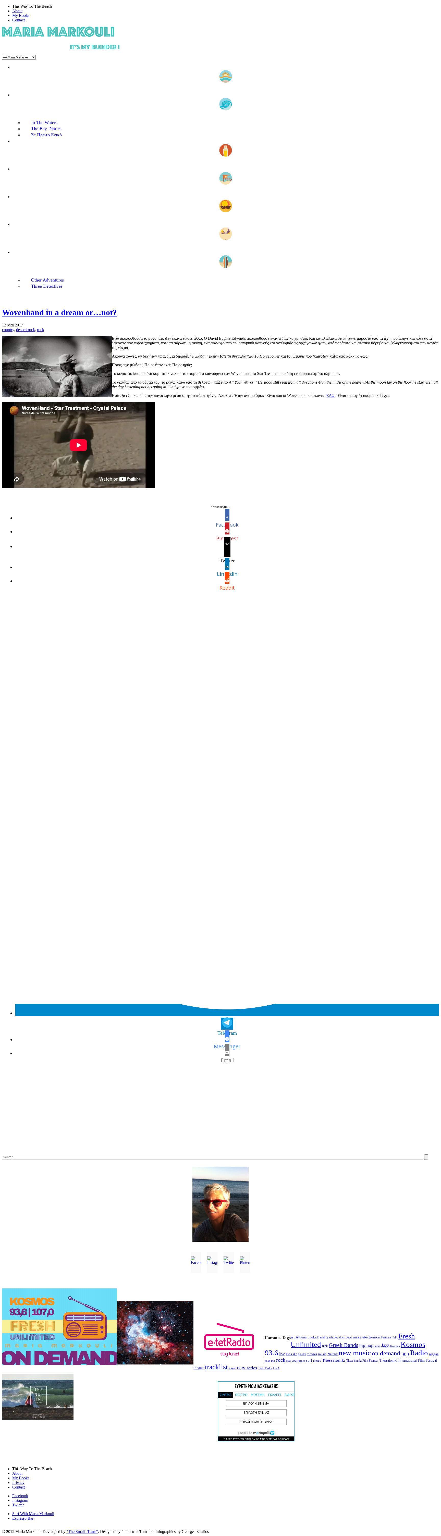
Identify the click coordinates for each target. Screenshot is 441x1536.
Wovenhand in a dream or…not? (59, 312)
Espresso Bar (22, 1518)
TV (239, 1368)
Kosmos (395, 1345)
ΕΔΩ (330, 395)
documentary (353, 1337)
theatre (317, 1360)
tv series (249, 1367)
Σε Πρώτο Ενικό (46, 134)
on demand (386, 1353)
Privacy (18, 1482)
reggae (433, 1354)
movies (312, 1354)
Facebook (20, 1496)
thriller (198, 1368)
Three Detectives (47, 286)
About (17, 11)
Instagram (20, 1500)
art (293, 1337)
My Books (20, 15)
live (282, 1353)
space (302, 1360)
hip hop (366, 1345)
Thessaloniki (333, 1360)
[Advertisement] (155, 1114)
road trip (270, 1360)
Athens (301, 1337)
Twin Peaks (265, 1368)
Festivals (386, 1337)
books (312, 1337)
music (322, 1354)
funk (325, 1346)
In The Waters (44, 122)
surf (309, 1360)
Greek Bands (343, 1345)
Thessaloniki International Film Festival (408, 1360)
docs (342, 1337)
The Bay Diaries (46, 128)
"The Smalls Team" (82, 1531)
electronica (371, 1337)
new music (355, 1353)
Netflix (332, 1354)
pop (405, 1353)
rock (40, 329)
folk (395, 1337)
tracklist (216, 1367)
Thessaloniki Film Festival (362, 1360)
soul (295, 1360)
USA (276, 1368)
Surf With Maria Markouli (33, 1513)
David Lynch (325, 1337)
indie (377, 1346)
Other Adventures (47, 280)
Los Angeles (296, 1354)
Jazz (385, 1345)
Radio (419, 1353)
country (8, 329)
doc (336, 1337)
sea (288, 1360)
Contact (18, 20)
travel (232, 1368)
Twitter (18, 1505)
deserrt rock (25, 329)
